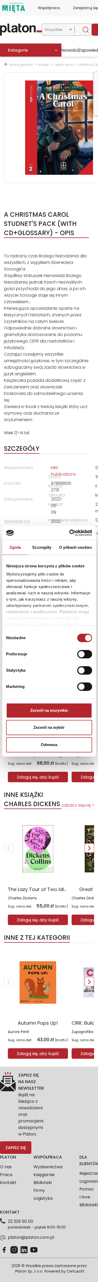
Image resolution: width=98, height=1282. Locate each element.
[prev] (8, 848)
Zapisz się (15, 1148)
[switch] (84, 654)
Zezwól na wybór (49, 727)
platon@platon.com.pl (31, 1237)
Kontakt (8, 1183)
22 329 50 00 (20, 1221)
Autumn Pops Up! (38, 1023)
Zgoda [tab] (15, 547)
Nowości (69, 50)
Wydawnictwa (47, 1167)
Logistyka (43, 1198)
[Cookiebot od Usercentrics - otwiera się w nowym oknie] (70, 532)
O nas (6, 1167)
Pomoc (86, 1189)
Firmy (39, 1190)
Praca (6, 1175)
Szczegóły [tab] (41, 547)
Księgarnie (44, 1175)
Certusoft (75, 1271)
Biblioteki (42, 1183)
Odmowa (49, 744)
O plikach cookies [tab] (75, 547)
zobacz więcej (76, 805)
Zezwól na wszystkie (49, 710)
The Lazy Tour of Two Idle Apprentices (52, 889)
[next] (89, 848)
